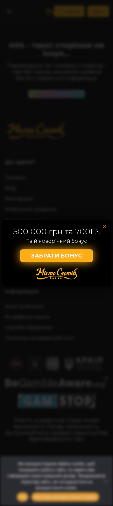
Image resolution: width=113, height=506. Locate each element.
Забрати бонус (56, 255)
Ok (22, 497)
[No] (105, 481)
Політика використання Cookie (65, 497)
